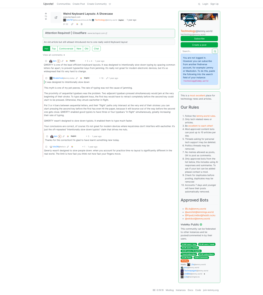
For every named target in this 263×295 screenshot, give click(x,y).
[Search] (199, 4)
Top (54, 48)
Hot (46, 48)
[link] (72, 24)
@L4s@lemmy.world (195, 208)
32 (67, 24)
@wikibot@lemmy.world (197, 218)
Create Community (97, 3)
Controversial (66, 48)
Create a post (199, 44)
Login (205, 3)
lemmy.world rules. (206, 116)
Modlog (185, 261)
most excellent (197, 95)
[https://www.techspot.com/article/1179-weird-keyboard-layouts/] (56, 17)
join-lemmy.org (211, 290)
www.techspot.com (71, 17)
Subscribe (199, 38)
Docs (190, 290)
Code (198, 290)
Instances (181, 290)
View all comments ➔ (54, 54)
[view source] (81, 24)
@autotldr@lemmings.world (199, 212)
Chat (96, 48)
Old (86, 48)
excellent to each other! (200, 125)
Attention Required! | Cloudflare (65, 33)
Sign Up (214, 3)
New (79, 48)
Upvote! (48, 3)
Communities (63, 3)
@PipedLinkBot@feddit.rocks (200, 215)
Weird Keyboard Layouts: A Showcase (88, 13)
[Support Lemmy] (110, 4)
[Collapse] (46, 61)
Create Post (79, 3)
